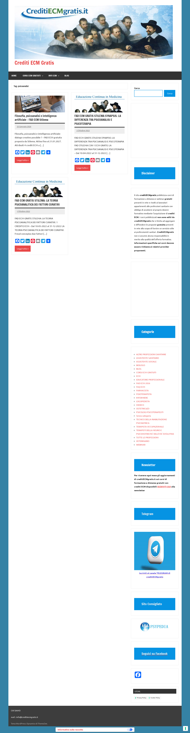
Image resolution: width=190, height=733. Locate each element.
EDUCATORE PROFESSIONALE (150, 379)
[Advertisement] (154, 132)
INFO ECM (52, 75)
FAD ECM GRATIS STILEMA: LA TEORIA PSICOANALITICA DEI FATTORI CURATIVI (37, 202)
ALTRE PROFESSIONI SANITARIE (151, 354)
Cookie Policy (155, 698)
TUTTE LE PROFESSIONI (147, 437)
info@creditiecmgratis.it (27, 717)
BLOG (66, 75)
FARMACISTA (142, 390)
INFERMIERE (142, 397)
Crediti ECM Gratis (34, 62)
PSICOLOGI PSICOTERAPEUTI (149, 412)
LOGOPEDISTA (143, 401)
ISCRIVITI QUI (164, 486)
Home (14, 75)
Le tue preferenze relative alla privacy (106, 729)
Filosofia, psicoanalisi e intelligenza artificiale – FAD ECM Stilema (35, 118)
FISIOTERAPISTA (144, 394)
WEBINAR (140, 444)
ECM (138, 376)
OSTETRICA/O (142, 408)
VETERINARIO (142, 441)
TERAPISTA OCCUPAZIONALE (150, 426)
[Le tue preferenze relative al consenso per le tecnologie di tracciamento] (185, 728)
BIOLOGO (140, 365)
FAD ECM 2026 (143, 383)
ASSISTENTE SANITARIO (147, 358)
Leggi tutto (22, 160)
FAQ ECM (140, 386)
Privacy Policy (141, 698)
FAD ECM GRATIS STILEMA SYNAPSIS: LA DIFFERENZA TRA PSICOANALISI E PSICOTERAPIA (97, 120)
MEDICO (140, 405)
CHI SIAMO (16, 710)
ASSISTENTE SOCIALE (146, 361)
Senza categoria (143, 415)
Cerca (169, 93)
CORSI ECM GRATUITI (32, 75)
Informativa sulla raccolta (70, 729)
